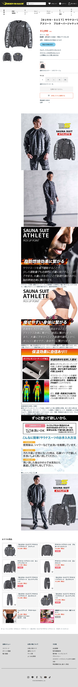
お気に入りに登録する (58, 95)
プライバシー (57, 656)
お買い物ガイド (32, 648)
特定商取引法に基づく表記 (61, 664)
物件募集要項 (57, 651)
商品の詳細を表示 (47, 44)
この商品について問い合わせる (49, 55)
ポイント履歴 (7, 651)
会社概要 (55, 648)
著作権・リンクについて (60, 654)
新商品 (4, 12)
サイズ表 (30, 654)
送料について (32, 651)
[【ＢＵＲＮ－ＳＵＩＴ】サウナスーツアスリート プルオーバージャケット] (18, 34)
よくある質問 (32, 656)
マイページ (6, 648)
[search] (28, 4)
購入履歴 (5, 654)
